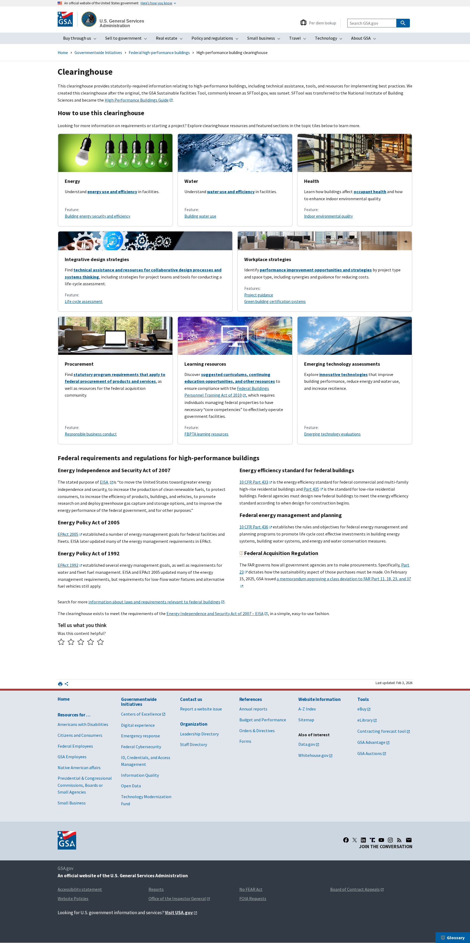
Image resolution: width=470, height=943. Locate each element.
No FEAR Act (250, 889)
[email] (409, 840)
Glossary (456, 937)
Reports (156, 889)
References (250, 699)
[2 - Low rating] (71, 642)
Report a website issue (201, 709)
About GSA (365, 39)
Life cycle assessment (84, 301)
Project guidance (258, 294)
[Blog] (399, 840)
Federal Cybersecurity (141, 746)
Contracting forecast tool (381, 731)
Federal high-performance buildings (159, 52)
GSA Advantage (371, 742)
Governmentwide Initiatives (98, 52)
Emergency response (140, 735)
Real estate (171, 39)
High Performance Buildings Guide (137, 100)
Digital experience (138, 725)
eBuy (361, 709)
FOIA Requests (252, 898)
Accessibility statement (80, 889)
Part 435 (311, 489)
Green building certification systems (275, 301)
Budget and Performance (262, 719)
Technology (330, 39)
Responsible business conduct (91, 434)
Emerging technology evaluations (332, 434)
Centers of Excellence (141, 714)
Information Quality (140, 775)
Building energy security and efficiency (97, 216)
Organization (193, 724)
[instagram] (390, 840)
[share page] (66, 685)
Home (63, 52)
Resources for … (74, 715)
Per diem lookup (322, 23)
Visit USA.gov (179, 913)
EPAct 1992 (68, 565)
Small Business (72, 803)
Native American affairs (79, 767)
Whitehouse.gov (313, 755)
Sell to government (127, 39)
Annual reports (253, 709)
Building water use (200, 216)
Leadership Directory (199, 734)
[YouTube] (381, 840)
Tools (363, 699)
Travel (299, 39)
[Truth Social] (372, 840)
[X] (354, 840)
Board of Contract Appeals (355, 889)
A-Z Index (307, 709)
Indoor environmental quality (328, 216)
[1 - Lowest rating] (61, 642)
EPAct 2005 (68, 534)
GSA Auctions (369, 753)
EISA (104, 482)
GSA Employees (72, 756)
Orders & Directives (257, 730)
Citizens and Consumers (80, 735)
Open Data (131, 785)
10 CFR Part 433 (253, 482)
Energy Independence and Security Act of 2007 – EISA (215, 613)
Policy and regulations (216, 39)
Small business (265, 39)
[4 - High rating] (90, 642)
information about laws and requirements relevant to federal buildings (154, 601)
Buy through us (81, 39)
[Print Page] (60, 684)
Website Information (319, 699)
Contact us (191, 699)
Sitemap (306, 719)
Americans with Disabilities (83, 724)
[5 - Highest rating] (100, 642)
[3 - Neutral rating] (81, 642)
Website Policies (73, 898)
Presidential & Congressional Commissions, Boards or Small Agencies (85, 785)
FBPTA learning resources (206, 434)
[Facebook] (346, 840)
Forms (245, 741)
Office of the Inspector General (177, 898)
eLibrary (365, 720)
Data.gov (306, 744)
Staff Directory (193, 744)
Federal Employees (75, 746)
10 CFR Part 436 (253, 527)
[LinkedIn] (363, 840)
